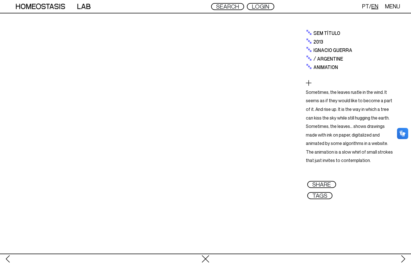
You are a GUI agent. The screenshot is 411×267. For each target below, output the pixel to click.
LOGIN (260, 6)
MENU (392, 6)
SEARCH (227, 6)
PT (365, 6)
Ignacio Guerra (332, 50)
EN (374, 6)
